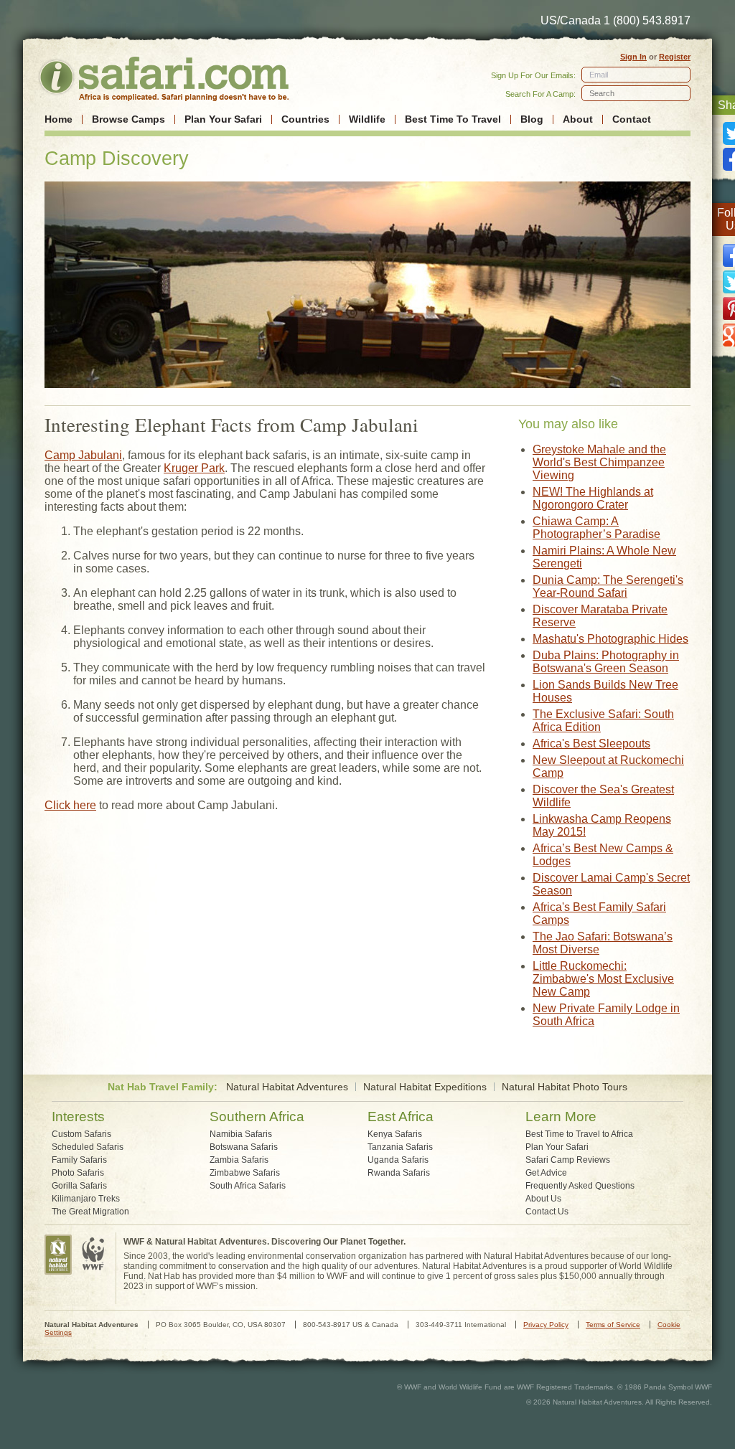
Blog (531, 119)
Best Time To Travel (453, 119)
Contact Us (546, 1212)
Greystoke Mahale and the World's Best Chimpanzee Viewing (599, 462)
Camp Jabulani (83, 455)
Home (58, 119)
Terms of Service (613, 1324)
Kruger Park (194, 468)
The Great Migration (90, 1212)
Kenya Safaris (395, 1134)
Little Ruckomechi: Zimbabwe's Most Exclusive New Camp (603, 979)
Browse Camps (128, 119)
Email (598, 74)
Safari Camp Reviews (567, 1160)
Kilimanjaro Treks (86, 1199)
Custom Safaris (81, 1134)
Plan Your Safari (223, 119)
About (578, 119)
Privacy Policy (545, 1324)
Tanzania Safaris (400, 1147)
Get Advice (546, 1173)
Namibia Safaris (241, 1134)
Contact (631, 119)
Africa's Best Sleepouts (591, 743)
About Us (543, 1199)
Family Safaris (79, 1160)
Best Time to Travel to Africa (579, 1134)
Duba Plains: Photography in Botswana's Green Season (606, 661)
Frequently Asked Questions (580, 1186)
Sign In (633, 56)
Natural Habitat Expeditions (425, 1087)
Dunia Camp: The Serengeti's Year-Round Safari (608, 586)
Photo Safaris (78, 1173)
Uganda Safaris (398, 1160)
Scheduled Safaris (87, 1147)
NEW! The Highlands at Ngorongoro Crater (593, 498)
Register (674, 56)
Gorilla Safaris (79, 1186)
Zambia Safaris (239, 1160)
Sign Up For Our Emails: (533, 75)
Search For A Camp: (540, 94)
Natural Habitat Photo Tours (564, 1087)
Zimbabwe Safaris (245, 1173)
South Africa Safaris (248, 1186)
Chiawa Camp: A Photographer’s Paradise (596, 527)
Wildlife (367, 119)
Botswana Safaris (244, 1147)
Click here (70, 805)
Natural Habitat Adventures (287, 1087)
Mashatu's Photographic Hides (610, 639)
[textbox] (635, 93)
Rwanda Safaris (399, 1173)
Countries (305, 119)
